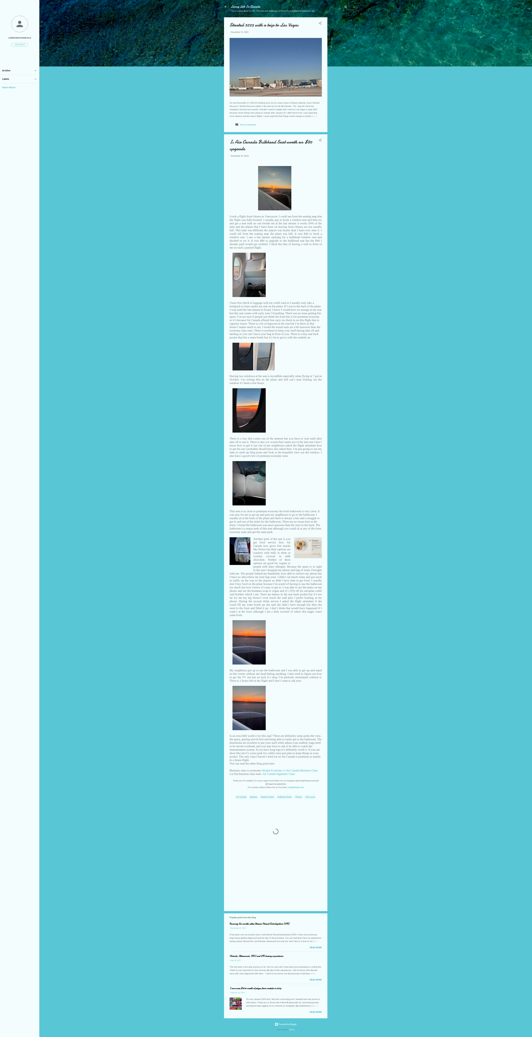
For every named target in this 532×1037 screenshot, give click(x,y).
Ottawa (298, 797)
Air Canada (241, 797)
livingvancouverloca (19, 38)
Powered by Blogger (287, 1024)
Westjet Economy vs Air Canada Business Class (290, 770)
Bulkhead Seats (285, 797)
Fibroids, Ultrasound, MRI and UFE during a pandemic (256, 956)
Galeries (292, 1030)
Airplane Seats (267, 797)
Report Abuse (9, 87)
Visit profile (19, 45)
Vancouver (310, 797)
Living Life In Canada (245, 6)
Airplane (253, 797)
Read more (316, 947)
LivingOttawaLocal (295, 787)
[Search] (345, 7)
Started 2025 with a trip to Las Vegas (264, 24)
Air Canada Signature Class (279, 774)
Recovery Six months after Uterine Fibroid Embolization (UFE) (259, 924)
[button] (320, 23)
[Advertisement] (338, 61)
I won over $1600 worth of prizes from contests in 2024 (255, 988)
